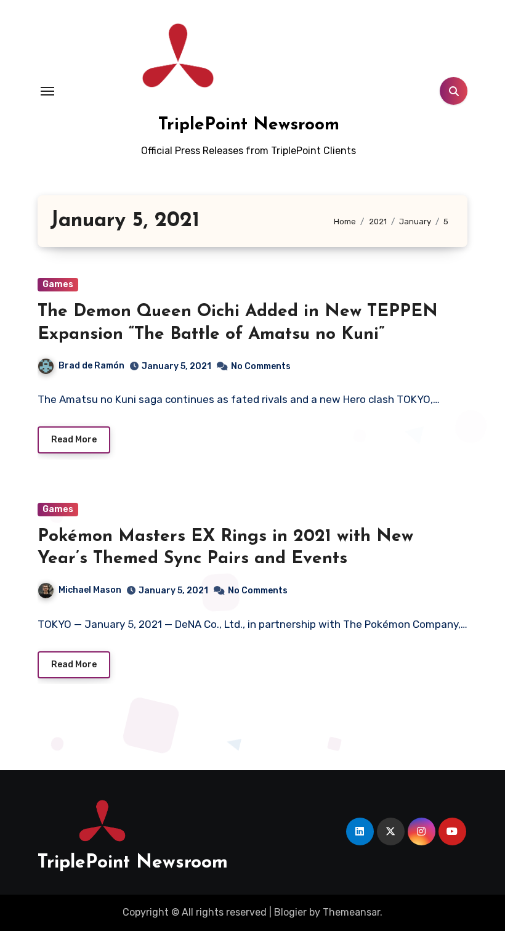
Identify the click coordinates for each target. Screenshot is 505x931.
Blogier (290, 912)
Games (57, 284)
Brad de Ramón (91, 365)
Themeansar (351, 912)
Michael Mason (90, 590)
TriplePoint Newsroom (248, 125)
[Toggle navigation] (47, 91)
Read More (74, 439)
